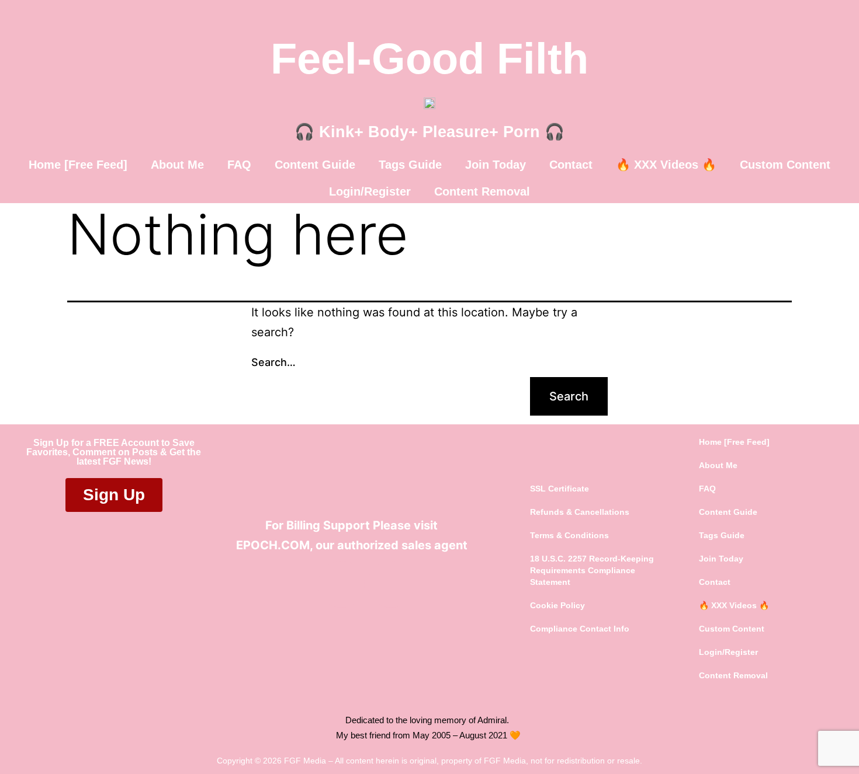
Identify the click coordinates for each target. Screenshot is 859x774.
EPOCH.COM (273, 545)
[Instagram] (391, 584)
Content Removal (482, 191)
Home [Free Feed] (78, 164)
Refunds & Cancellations (579, 512)
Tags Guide (410, 164)
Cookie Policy (557, 605)
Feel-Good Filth (429, 58)
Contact (571, 164)
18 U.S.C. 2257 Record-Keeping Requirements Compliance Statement (592, 570)
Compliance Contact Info (579, 628)
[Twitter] (341, 584)
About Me (177, 164)
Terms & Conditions (569, 535)
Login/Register (370, 191)
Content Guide (315, 164)
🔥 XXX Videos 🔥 (666, 164)
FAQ (239, 164)
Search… (273, 362)
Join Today (495, 164)
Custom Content (785, 164)
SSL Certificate (559, 488)
